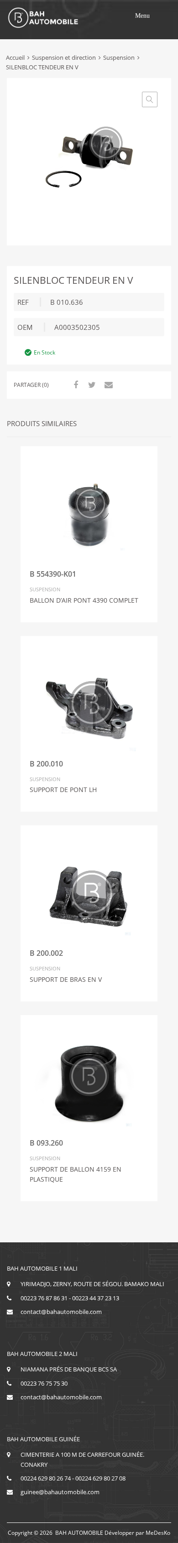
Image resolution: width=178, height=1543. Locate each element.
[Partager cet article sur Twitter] (91, 385)
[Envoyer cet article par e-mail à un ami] (107, 385)
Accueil (15, 57)
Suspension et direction (64, 57)
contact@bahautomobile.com (61, 1312)
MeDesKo (158, 1533)
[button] (142, 16)
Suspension (119, 57)
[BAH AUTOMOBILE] (43, 26)
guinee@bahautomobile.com (60, 1492)
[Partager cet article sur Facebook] (74, 385)
